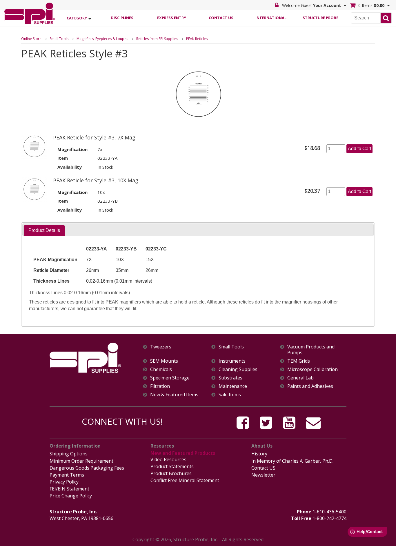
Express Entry (171, 17)
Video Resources (168, 459)
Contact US (263, 468)
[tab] (44, 230)
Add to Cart (359, 148)
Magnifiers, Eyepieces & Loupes (102, 38)
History (259, 453)
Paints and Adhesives (310, 386)
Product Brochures (171, 473)
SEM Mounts (164, 361)
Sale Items (230, 394)
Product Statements (172, 466)
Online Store (31, 38)
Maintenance (233, 386)
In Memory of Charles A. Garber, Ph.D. (292, 461)
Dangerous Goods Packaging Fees (87, 468)
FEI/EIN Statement (69, 489)
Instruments (232, 361)
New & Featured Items (174, 394)
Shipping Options (69, 453)
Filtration (160, 386)
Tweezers (160, 347)
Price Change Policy (71, 496)
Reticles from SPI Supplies (157, 38)
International (270, 17)
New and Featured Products (182, 453)
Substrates (230, 378)
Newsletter (263, 475)
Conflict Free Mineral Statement (184, 480)
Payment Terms (67, 475)
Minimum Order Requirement (81, 461)
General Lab (300, 378)
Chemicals (161, 369)
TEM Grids (298, 361)
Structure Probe (320, 17)
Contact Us (221, 17)
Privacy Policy (64, 482)
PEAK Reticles (197, 38)
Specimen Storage (170, 378)
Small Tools (59, 38)
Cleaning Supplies (238, 369)
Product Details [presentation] (44, 230)
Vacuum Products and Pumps (311, 349)
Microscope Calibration (312, 369)
